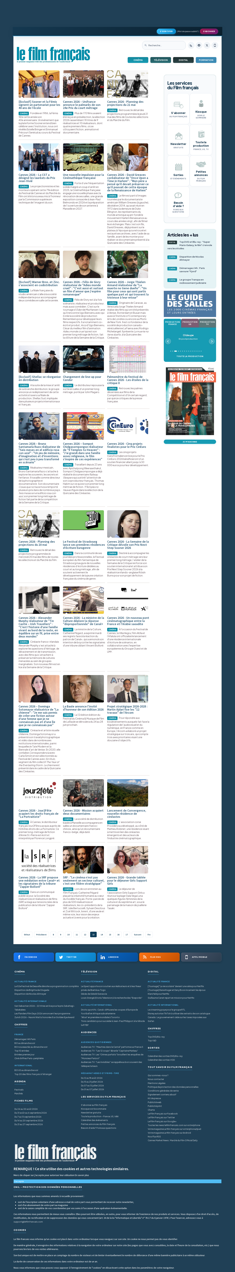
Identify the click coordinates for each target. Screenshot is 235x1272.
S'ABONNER (209, 31)
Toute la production (190, 356)
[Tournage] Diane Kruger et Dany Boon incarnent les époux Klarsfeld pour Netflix (176, 992)
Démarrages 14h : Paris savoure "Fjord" (187, 270)
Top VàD (152, 1040)
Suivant (137, 934)
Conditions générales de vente (163, 1090)
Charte (151, 1110)
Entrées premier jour (24, 1054)
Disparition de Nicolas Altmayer (186, 258)
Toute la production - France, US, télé (99, 1116)
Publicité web (154, 1102)
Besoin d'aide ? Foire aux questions (98, 1128)
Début (27, 934)
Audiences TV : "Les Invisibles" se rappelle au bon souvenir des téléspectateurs (111, 1064)
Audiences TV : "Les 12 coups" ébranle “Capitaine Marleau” (109, 1050)
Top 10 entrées (21, 1050)
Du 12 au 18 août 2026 (92, 1078)
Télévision (161, 60)
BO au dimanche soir (24, 1043)
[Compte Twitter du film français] (207, 45)
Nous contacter (156, 1079)
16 (118, 934)
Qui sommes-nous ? (158, 1075)
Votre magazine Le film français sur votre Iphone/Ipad (174, 1129)
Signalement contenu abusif (162, 1094)
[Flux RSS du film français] (191, 45)
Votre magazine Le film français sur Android (169, 1133)
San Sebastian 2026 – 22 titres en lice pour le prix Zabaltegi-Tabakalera (44, 1008)
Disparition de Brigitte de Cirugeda (31, 990)
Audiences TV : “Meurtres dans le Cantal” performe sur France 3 (112, 1047)
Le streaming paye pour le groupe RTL (166, 1009)
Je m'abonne (190, 442)
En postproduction (188, 337)
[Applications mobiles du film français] (215, 45)
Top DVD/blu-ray (156, 1036)
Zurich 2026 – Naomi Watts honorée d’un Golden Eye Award (44, 1017)
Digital (183, 60)
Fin (149, 934)
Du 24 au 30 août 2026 (26, 1109)
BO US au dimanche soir (26, 1070)
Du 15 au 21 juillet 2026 (92, 1081)
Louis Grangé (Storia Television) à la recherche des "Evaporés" (111, 998)
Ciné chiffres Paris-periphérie (29, 1058)
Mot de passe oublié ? (188, 31)
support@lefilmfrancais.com (28, 1221)
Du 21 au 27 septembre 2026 (28, 1124)
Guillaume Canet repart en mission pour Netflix (171, 998)
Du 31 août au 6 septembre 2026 (30, 1113)
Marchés (18, 1093)
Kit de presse (154, 1098)
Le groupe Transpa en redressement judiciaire (187, 281)
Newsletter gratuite (91, 1112)
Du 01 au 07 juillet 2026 (92, 1089)
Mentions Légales (156, 1083)
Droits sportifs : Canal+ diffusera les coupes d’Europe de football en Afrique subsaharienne (109, 1011)
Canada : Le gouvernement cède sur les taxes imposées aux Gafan (177, 1019)
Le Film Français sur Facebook (163, 1113)
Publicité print (155, 1106)
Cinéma (138, 60)
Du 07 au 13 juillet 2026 (92, 1085)
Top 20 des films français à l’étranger (33, 1074)
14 (102, 934)
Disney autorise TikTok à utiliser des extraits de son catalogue (179, 1013)
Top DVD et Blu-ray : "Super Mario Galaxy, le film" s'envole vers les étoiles (189, 245)
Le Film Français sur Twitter (161, 1117)
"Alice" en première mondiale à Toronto (100, 1017)
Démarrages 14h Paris (25, 1039)
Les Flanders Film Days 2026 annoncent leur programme (42, 1013)
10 (68, 934)
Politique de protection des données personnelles (173, 1087)
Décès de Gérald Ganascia (94, 994)
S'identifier (166, 31)
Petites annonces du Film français (98, 1124)
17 (127, 934)
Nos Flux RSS (154, 1136)
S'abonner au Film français (94, 1105)
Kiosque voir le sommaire (93, 1109)
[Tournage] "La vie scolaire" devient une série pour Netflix (176, 986)
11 (77, 934)
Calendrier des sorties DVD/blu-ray (165, 1056)
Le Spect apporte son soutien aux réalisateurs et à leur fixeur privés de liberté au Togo (111, 988)
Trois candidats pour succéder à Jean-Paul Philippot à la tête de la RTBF (113, 1023)
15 (110, 934)
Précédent (41, 934)
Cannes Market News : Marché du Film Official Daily (172, 1140)
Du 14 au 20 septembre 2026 (28, 1120)
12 (85, 934)
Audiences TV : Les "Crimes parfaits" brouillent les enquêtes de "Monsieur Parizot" (112, 1056)
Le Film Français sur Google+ (162, 1121)
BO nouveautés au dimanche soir (30, 1047)
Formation (206, 60)
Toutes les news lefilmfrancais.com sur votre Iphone (174, 1125)
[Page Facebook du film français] (199, 45)
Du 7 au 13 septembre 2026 (27, 1116)
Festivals (19, 1089)
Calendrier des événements (94, 1120)
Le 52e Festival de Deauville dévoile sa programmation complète (46, 986)
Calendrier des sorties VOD (161, 1060)
